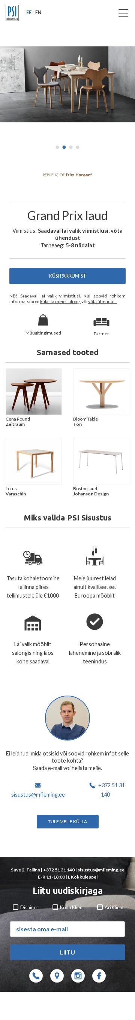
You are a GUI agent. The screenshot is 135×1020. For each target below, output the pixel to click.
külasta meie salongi (60, 301)
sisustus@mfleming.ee (38, 794)
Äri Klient (114, 907)
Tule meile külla (67, 821)
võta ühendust (102, 301)
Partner (101, 333)
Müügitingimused (43, 333)
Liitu (67, 952)
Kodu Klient (71, 907)
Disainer (29, 907)
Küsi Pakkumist (67, 276)
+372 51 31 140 (59, 870)
